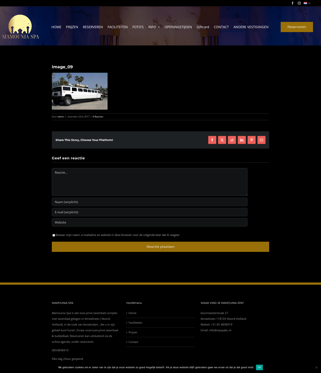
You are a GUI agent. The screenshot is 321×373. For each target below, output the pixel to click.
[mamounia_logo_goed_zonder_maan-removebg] (21, 15)
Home (132, 313)
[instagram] (299, 3)
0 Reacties (98, 116)
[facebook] (292, 3)
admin (61, 116)
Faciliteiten (135, 322)
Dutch (307, 3)
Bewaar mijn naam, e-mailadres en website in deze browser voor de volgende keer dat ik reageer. (118, 235)
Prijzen (133, 332)
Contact (133, 342)
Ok (259, 367)
